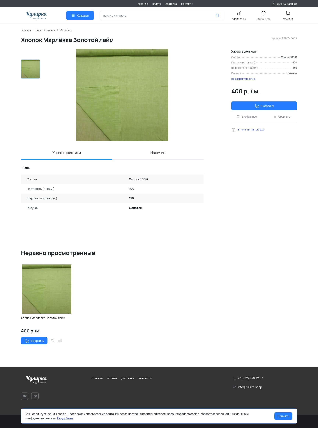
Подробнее (65, 418)
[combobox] (162, 15)
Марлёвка (66, 30)
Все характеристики (243, 78)
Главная (26, 30)
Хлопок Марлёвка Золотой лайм (43, 318)
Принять (283, 416)
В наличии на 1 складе (251, 129)
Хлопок (51, 30)
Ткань (38, 30)
